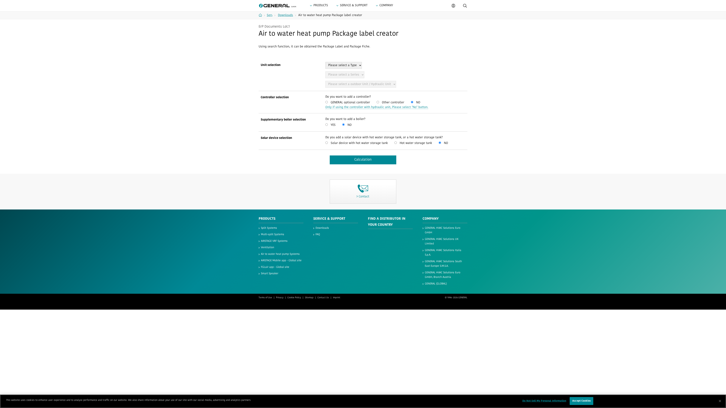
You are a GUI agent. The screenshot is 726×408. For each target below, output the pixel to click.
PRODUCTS (267, 219)
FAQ (318, 234)
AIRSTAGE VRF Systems (274, 241)
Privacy (279, 298)
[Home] (262, 15)
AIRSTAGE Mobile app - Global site (281, 260)
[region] (363, 401)
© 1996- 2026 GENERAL (456, 298)
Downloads (322, 228)
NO (417, 102)
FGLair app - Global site (275, 267)
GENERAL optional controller (350, 102)
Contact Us (323, 298)
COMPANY (431, 219)
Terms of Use (265, 298)
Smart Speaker (269, 273)
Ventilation (267, 247)
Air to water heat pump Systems (280, 254)
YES (333, 125)
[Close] (720, 401)
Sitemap (309, 298)
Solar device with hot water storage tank (359, 143)
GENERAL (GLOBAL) (436, 283)
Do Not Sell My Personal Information (544, 401)
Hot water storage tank (415, 143)
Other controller (392, 102)
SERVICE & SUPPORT (329, 219)
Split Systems (269, 228)
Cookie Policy (294, 298)
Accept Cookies (581, 401)
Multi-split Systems (272, 234)
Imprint (336, 298)
